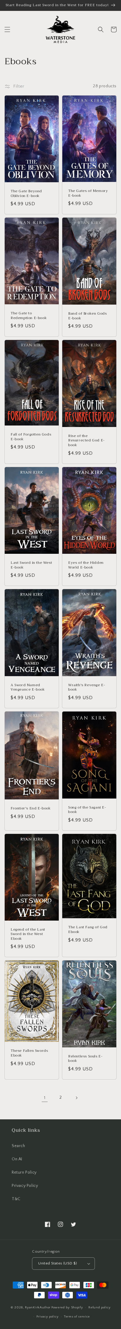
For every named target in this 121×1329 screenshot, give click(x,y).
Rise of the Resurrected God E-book (86, 441)
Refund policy (99, 1307)
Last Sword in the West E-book (31, 565)
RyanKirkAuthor (38, 1307)
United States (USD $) (57, 1263)
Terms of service (77, 1316)
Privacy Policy (25, 1185)
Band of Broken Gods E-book (87, 316)
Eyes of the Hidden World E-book (86, 565)
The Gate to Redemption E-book (29, 315)
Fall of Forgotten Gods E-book (31, 436)
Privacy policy (47, 1316)
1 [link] (45, 1097)
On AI (17, 1159)
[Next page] (76, 1097)
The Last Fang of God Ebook (87, 929)
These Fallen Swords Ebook (29, 1053)
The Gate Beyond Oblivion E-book (26, 193)
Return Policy (24, 1172)
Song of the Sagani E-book (87, 809)
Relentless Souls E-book (85, 1058)
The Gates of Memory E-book (88, 193)
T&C (16, 1199)
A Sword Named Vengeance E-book (28, 687)
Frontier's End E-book (31, 808)
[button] (7, 29)
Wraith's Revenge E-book (86, 687)
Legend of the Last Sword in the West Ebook (28, 934)
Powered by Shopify (67, 1307)
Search (18, 1146)
